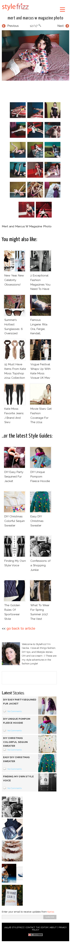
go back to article (21, 628)
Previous (13, 26)
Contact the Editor (37, 927)
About (53, 927)
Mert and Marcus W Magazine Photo (35, 18)
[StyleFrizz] (15, 11)
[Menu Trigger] (63, 9)
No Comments (14, 711)
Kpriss (50, 911)
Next (60, 26)
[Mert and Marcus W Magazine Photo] (35, 55)
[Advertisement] (36, 90)
